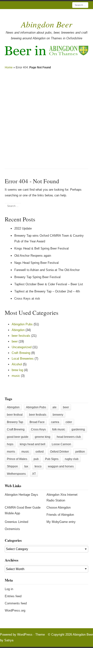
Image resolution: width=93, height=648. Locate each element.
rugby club (71, 459)
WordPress (24, 634)
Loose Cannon (61, 444)
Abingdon (18, 330)
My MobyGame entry (61, 522)
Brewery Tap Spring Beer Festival (37, 277)
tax (26, 466)
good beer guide (17, 437)
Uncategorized (21, 347)
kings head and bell (32, 444)
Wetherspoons (16, 473)
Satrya (8, 640)
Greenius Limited (16, 522)
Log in (9, 589)
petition (80, 451)
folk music (58, 429)
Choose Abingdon (58, 507)
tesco (38, 466)
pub (36, 459)
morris (11, 451)
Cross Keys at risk (27, 298)
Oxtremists (12, 529)
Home (9, 67)
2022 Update (23, 228)
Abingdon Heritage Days (21, 494)
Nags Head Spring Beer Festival (36, 263)
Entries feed (13, 596)
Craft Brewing (21, 353)
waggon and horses (61, 466)
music (16, 376)
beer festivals (21, 335)
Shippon (12, 466)
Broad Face (37, 422)
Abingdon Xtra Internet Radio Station (62, 497)
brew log (17, 370)
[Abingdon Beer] (46, 50)
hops (10, 444)
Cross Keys (38, 429)
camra (55, 422)
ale (54, 407)
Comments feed (16, 603)
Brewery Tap (15, 422)
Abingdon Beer (46, 24)
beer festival (15, 414)
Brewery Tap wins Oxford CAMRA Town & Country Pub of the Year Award (49, 238)
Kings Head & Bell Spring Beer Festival (41, 248)
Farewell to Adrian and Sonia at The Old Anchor (47, 270)
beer (15, 341)
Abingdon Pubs (22, 324)
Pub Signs (51, 459)
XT (34, 473)
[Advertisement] (46, 119)
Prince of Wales (17, 459)
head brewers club (69, 437)
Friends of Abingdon (60, 514)
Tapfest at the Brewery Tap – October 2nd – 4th (47, 291)
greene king (42, 437)
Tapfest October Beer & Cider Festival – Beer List (48, 284)
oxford (40, 451)
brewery (58, 414)
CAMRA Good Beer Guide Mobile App (23, 510)
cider (69, 422)
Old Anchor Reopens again (32, 255)
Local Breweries (23, 358)
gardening (78, 429)
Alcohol (17, 364)
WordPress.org (15, 610)
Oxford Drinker (59, 451)
